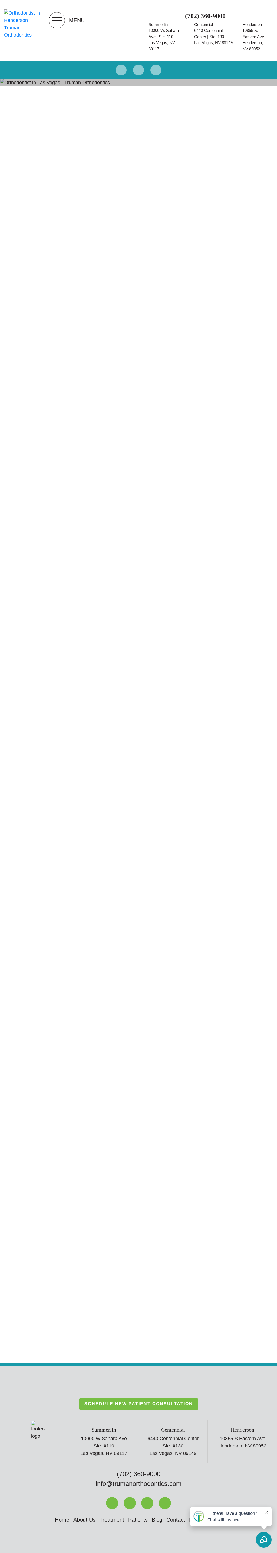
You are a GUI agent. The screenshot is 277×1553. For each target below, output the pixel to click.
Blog (157, 1520)
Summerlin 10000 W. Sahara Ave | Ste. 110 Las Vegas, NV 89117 (164, 36)
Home (62, 1520)
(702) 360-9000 (205, 15)
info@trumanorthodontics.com (139, 1483)
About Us (84, 1520)
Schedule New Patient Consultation (138, 1403)
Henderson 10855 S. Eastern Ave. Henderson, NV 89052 (253, 36)
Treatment (112, 1520)
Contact (175, 1520)
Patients (138, 1520)
